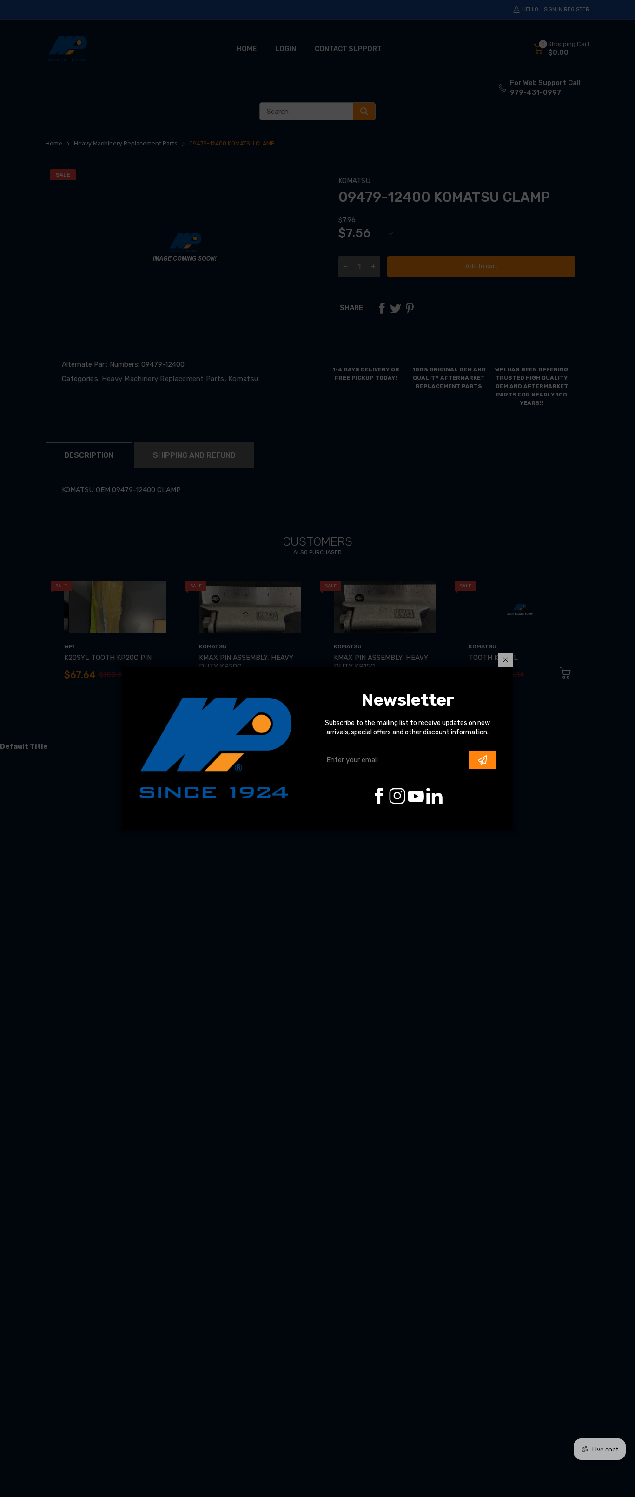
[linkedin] (434, 796)
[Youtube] (416, 796)
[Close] (505, 660)
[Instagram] (397, 796)
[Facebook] (378, 796)
